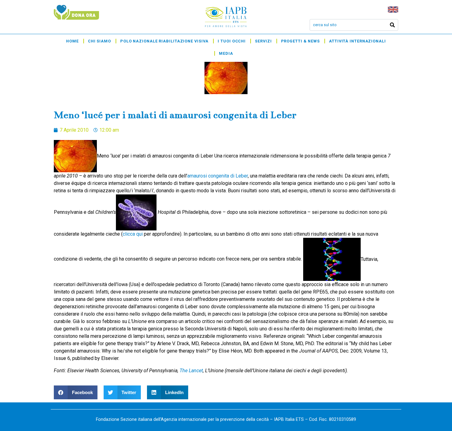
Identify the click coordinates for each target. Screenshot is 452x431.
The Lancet (191, 370)
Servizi (263, 41)
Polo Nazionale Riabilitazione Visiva (164, 41)
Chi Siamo (99, 41)
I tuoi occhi (232, 41)
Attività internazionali (357, 41)
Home (72, 41)
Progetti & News (300, 41)
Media (226, 53)
